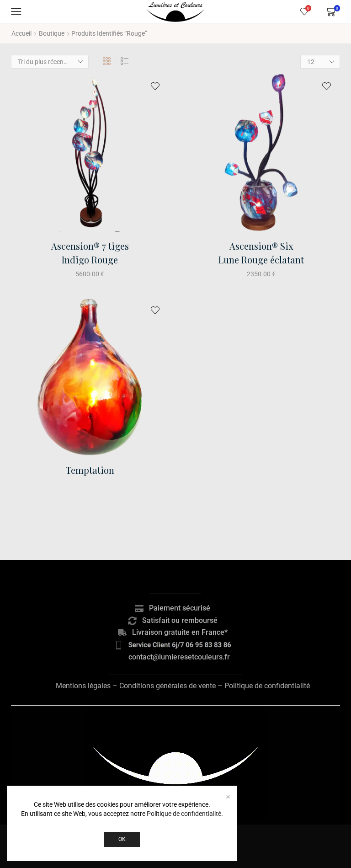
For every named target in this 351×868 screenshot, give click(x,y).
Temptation (90, 470)
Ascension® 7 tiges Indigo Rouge (90, 253)
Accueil (21, 33)
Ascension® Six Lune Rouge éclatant (261, 253)
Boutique (51, 33)
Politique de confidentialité (267, 685)
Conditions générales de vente (167, 685)
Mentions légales (83, 685)
